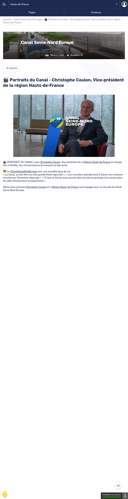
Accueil (7, 19)
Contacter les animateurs (68, 62)
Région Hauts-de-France (97, 162)
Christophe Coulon (50, 162)
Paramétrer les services (111, 495)
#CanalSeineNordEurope (23, 171)
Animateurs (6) (76, 55)
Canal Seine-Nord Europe (28, 19)
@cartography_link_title (60, 62)
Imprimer (13, 68)
